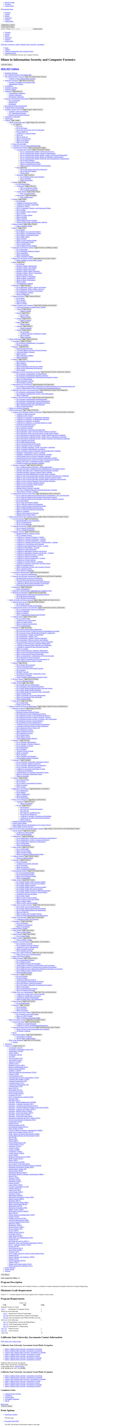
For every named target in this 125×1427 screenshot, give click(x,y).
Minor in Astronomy (26, 803)
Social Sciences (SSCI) (16, 1248)
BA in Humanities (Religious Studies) (28, 251)
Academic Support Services (13, 109)
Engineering (16, 587)
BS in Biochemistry (22, 747)
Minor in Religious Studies (24, 256)
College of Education (15, 410)
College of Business (15, 339)
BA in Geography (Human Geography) (28, 764)
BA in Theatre (20, 300)
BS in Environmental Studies (25, 874)
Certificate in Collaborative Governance (28, 996)
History (14, 228)
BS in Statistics (21, 792)
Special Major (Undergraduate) (26, 1038)
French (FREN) (13, 1141)
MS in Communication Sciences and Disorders (30, 615)
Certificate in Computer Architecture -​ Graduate (31, 539)
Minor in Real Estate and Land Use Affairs (29, 366)
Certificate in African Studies (25, 832)
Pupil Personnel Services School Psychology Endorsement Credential (37, 460)
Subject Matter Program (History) (26, 246)
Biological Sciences (18, 708)
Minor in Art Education (23, 139)
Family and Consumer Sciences (22, 905)
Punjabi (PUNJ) (13, 1239)
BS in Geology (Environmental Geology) (29, 783)
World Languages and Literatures (22, 305)
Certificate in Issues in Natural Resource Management (33, 724)
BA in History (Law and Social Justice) (28, 231)
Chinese (18, 309)
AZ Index (8, 4)
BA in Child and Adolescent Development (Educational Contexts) (36, 497)
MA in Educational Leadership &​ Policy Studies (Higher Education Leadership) (41, 435)
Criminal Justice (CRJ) (16, 1086)
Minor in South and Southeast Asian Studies (30, 854)
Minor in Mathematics (23, 794)
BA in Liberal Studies (23, 936)
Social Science (16, 1001)
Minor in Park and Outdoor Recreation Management (32, 652)
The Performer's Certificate (24, 283)
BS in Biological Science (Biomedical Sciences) (31, 714)
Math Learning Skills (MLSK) (18, 1204)
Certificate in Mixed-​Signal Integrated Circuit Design (32, 583)
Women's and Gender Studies (21, 1012)
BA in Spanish (24, 332)
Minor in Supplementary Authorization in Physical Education (35, 656)
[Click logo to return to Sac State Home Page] (11, 1341)
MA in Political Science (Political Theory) (29, 970)
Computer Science (10, 53)
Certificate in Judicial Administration (27, 997)
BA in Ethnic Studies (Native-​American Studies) (31, 887)
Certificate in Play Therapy (24, 416)
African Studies (17, 830)
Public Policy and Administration (22, 992)
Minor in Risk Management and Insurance (29, 368)
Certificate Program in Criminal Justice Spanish (31, 307)
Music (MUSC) (13, 1213)
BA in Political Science (23, 962)
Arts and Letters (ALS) (16, 1058)
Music (14, 262)
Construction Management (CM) (19, 1084)
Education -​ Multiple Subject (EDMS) (20, 1111)
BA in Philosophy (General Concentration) (29, 291)
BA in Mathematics (22, 790)
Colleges (7, 49)
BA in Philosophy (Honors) (24, 292)
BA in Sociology (21, 1007)
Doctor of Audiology (22, 611)
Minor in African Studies (24, 834)
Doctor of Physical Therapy (24, 681)
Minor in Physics (25, 819)
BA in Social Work (22, 703)
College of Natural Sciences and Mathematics (23, 706)
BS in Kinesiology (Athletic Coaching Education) (31, 638)
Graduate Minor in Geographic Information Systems (32, 772)
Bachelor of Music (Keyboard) (25, 269)
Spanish (18, 330)
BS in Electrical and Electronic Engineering (29, 580)
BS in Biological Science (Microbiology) (29, 722)
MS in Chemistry (21, 754)
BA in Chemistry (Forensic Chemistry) (28, 744)
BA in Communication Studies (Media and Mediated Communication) (41, 157)
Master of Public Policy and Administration (29, 999)
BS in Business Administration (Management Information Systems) (37, 377)
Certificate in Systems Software (26, 560)
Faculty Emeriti (9, 1269)
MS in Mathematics (22, 798)
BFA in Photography (26, 197)
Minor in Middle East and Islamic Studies (29, 260)
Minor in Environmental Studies (26, 876)
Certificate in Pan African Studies (26, 894)
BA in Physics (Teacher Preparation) (31, 809)
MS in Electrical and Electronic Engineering (30, 585)
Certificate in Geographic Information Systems (30, 769)
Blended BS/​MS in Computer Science (28, 533)
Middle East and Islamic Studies (22, 258)
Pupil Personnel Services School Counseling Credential (33, 456)
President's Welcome (11, 73)
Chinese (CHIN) (14, 1074)
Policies (7, 16)
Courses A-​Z (9, 1046)
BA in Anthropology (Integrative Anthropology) (31, 841)
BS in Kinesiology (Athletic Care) (26, 636)
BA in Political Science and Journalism (32, 177)
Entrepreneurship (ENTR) (17, 1125)
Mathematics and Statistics (20, 789)
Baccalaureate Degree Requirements (16, 106)
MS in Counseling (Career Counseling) (28, 445)
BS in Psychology (22, 978)
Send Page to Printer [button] (11, 1414)
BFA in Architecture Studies (29, 188)
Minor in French (25, 316)
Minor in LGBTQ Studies (24, 1016)
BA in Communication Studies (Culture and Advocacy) (37, 151)
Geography (15, 760)
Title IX (7, 1401)
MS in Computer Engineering (25, 530)
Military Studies (17, 938)
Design (14, 182)
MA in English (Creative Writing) (26, 212)
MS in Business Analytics (24, 382)
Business (15, 346)
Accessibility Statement (12, 1399)
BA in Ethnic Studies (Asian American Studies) (31, 882)
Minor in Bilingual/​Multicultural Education (29, 508)
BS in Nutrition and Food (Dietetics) (27, 945)
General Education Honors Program (23, 1027)
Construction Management (20, 572)
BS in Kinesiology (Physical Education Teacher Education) (34, 642)
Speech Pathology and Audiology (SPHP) (21, 1257)
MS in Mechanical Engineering (26, 598)
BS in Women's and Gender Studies (27, 1014)
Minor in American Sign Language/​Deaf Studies (31, 506)
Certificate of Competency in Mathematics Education (32, 419)
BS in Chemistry (21, 749)
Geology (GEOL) (14, 1148)
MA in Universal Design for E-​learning (28, 444)
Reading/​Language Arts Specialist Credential (30, 463)
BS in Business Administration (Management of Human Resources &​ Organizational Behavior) (45, 386)
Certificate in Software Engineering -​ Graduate (30, 558)
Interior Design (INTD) (16, 1171)
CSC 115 (4, 1328)
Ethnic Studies (16, 880)
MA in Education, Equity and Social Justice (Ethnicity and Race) (36, 431)
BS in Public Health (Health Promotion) (28, 690)
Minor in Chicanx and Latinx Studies (27, 899)
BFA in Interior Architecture (29, 190)
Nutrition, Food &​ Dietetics (20, 942)
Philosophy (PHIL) (14, 1223)
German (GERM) (14, 1150)
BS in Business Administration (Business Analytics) (32, 375)
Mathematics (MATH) (15, 1206)
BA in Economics (21, 862)
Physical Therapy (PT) (16, 1229)
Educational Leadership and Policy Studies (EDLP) (24, 1118)
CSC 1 (3, 1309)
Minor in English (21, 217)
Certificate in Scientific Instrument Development (35, 818)
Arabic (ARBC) (14, 1053)
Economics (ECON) (15, 1095)
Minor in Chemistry (22, 753)
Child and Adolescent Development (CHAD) (23, 1072)
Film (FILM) (13, 1137)
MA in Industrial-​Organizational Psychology (30, 981)
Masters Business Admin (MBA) (19, 1202)
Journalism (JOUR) (15, 1179)
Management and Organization (22, 384)
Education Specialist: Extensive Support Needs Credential (34, 472)
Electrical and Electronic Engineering (23, 576)
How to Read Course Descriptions (19, 1164)
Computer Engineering (19, 526)
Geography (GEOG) (15, 1146)
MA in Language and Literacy (25, 440)
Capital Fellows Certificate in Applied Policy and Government (35, 965)
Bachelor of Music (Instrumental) (26, 266)
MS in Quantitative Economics (25, 869)
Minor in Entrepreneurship (24, 406)
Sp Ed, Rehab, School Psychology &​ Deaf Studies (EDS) (26, 1253)
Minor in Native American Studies (27, 903)
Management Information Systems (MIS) (21, 1197)
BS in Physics (24, 811)
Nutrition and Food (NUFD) (17, 1218)
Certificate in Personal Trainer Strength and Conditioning (33, 645)
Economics (15, 860)
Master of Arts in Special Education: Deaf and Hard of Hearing (35, 481)
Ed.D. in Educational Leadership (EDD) (21, 1097)
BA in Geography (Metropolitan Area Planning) (31, 765)
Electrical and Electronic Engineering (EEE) (22, 1120)
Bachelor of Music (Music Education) (28, 271)
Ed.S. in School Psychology (25, 426)
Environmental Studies (19, 871)
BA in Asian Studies (22, 849)
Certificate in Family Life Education (27, 919)
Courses (7, 14)
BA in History (20, 230)
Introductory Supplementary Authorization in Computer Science (32, 591)
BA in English (20, 201)
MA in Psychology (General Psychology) (29, 983)
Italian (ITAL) (13, 1176)
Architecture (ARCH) (15, 1055)
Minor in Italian (25, 324)
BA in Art (19, 126)
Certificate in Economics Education (27, 863)
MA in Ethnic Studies (23, 896)
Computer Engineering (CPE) (18, 1081)
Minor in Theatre (21, 303)
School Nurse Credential (24, 675)
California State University (13, 1394)
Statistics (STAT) (14, 1259)
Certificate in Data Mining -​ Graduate (27, 547)
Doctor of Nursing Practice (24, 666)
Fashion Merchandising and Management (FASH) (24, 1135)
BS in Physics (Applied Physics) (30, 812)
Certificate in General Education (26, 1024)
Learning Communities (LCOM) (19, 1187)
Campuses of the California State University (22, 78)
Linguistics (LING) (15, 1194)
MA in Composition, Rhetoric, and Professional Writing (33, 208)
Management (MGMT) (16, 1195)
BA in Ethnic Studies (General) (26, 885)
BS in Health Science (23, 604)
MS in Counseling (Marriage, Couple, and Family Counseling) (35, 447)
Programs (8, 12)
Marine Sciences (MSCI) (16, 1199)
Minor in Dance (21, 302)
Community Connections (12, 117)
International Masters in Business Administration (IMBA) (26, 1174)
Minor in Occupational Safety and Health (29, 697)
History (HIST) (13, 1160)
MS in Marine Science (23, 737)
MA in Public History (23, 237)
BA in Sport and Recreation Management (29, 629)
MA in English (20, 210)
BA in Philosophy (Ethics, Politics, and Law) (30, 289)
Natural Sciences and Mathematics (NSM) (22, 1215)
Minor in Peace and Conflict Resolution (28, 954)
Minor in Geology (22, 785)
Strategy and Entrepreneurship (21, 397)
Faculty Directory (10, 1267)
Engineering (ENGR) (15, 1121)
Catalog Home (9, 6)
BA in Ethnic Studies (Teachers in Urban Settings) (31, 892)
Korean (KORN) (14, 1183)
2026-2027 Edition (10, 69)
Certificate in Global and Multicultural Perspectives (32, 1025)
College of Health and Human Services (21, 600)
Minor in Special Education (24, 486)
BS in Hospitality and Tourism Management (30, 686)
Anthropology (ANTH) (16, 1051)
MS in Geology (21, 787)
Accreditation (9, 86)
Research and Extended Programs (19, 115)
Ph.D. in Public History (23, 244)
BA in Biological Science (24, 710)
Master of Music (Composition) (26, 276)
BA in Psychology (22, 976)
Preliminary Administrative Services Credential (30, 452)
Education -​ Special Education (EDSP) (21, 1116)
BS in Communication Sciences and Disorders (30, 609)
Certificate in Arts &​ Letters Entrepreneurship (26, 146)
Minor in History (21, 238)
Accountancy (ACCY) (16, 1048)
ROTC (14, 1033)
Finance (14, 359)
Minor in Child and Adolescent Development (30, 509)
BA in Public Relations (27, 160)
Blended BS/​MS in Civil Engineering (27, 520)
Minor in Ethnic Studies (23, 901)
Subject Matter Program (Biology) (26, 738)
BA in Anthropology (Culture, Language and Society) (33, 840)
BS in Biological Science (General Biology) (29, 721)
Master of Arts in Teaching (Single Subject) (29, 484)
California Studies (18, 856)
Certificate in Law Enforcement (26, 620)
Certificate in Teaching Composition (27, 204)
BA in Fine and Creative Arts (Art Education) (30, 130)
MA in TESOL (21, 213)
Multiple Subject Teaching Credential (27, 488)
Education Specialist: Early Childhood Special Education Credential (37, 470)
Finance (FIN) (13, 1139)
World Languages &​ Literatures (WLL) (21, 1266)
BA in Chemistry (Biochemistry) (26, 742)
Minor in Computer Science (24, 565)
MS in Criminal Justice (23, 625)
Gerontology (16, 921)
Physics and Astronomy (19, 799)
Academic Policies (10, 89)
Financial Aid (13, 102)
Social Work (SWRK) (15, 1250)
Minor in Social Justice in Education (27, 513)
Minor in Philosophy (22, 294)
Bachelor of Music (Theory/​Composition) (29, 273)
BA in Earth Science (22, 780)
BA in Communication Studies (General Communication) (38, 153)
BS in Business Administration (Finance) (29, 361)
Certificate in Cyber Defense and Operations (30, 544)
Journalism (19, 175)
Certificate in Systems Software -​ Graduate (29, 562)
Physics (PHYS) (14, 1230)
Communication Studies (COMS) (19, 1079)
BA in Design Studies (23, 184)
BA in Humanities (22, 249)
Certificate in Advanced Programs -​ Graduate (30, 537)
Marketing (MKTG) (15, 1201)
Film (17, 167)
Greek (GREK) (13, 1155)
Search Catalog (5, 29)
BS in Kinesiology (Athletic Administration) (30, 635)
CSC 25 (5, 1326)
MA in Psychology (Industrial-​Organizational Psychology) (34, 985)
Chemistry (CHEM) (15, 1070)
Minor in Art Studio (22, 142)
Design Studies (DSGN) (16, 1093)
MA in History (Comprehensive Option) (28, 233)
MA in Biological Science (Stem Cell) (28, 728)
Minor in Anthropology (23, 845)
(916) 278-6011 (19, 1366)
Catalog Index (9, 21)
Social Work (16, 701)
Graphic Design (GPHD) (16, 1153)
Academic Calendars (11, 88)
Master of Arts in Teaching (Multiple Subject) (30, 483)
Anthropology (16, 836)
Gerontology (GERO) (15, 1151)
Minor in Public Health (23, 699)
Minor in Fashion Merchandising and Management (32, 915)
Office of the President (15, 1040)
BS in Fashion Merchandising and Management (31, 910)
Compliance (8, 1395)
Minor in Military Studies (24, 940)
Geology (15, 778)
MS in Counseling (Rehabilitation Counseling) (30, 449)
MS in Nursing (21, 670)
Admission (8, 91)
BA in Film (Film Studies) (28, 171)
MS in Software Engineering (25, 570)
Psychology (16, 974)
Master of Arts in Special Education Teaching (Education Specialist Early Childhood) (42, 476)
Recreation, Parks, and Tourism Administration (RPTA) (26, 1243)
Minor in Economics (22, 867)
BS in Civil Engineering (23, 522)
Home (6, 48)
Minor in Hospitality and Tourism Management (30, 695)
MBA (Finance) (21, 363)
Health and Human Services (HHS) (19, 1157)
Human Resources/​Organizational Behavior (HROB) (25, 1165)
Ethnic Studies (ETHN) (16, 1128)
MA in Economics (22, 865)
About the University (11, 80)
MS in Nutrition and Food (24, 951)
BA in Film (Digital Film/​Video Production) (33, 169)
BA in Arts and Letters (19, 144)
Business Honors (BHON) (17, 1069)
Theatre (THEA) (14, 1262)
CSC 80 (5, 1318)
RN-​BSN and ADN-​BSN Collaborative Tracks (31, 674)
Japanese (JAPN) (14, 1178)
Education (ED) (13, 1099)
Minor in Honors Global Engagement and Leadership (32, 1029)
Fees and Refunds (14, 100)
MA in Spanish (25, 335)
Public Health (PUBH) (16, 1236)
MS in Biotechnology (23, 735)
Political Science (17, 958)
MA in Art (19, 135)
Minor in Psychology (22, 987)
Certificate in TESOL (23, 206)
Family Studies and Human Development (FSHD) (24, 1134)
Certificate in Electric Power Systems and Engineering (33, 581)
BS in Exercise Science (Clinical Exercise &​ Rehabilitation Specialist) (37, 631)
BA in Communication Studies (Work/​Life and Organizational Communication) (44, 158)
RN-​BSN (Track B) (22, 672)
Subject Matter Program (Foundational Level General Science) (31, 825)
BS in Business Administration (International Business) (33, 403)
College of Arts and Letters (17, 122)
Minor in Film (24, 173)
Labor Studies (16, 930)
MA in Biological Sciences (24, 730)
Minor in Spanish (25, 337)
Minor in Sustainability (23, 878)
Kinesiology (16, 627)
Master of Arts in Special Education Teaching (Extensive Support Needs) (38, 477)
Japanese (19, 326)
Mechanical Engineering (20, 592)
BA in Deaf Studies (22, 501)
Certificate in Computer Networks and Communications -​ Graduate (37, 542)
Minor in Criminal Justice (24, 622)
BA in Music (20, 264)
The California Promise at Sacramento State (18, 75)
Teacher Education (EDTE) (17, 1260)
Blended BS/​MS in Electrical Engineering (29, 578)
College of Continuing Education (19, 408)
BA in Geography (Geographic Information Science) (32, 762)
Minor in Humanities (22, 255)
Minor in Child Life (22, 912)
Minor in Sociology (22, 1010)
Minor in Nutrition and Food (25, 949)
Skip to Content (9, 2)
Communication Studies (19, 147)
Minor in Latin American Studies (26, 240)
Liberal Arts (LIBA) (15, 1190)
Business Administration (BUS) (18, 1067)
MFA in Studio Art (22, 137)
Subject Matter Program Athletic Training (29, 661)
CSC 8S (5, 1315)
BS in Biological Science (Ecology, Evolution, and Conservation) (36, 719)
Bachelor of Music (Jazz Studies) (26, 268)
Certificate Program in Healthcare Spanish (33, 333)
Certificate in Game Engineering (26, 549)
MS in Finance (20, 370)
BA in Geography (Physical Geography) (28, 767)
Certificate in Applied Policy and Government (30, 994)
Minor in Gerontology (23, 926)
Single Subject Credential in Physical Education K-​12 (32, 659)
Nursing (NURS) (14, 1216)
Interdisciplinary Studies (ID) (17, 1169)
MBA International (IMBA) (24, 355)
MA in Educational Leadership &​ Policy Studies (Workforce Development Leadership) (43, 438)
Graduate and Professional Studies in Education (27, 412)
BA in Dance (20, 298)
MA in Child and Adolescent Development (29, 504)
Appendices (8, 1044)
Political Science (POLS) (16, 1232)
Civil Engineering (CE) (16, 1076)
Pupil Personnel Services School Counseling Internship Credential (36, 458)
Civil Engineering (17, 519)
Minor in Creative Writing (24, 215)
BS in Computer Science (24, 535)
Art (13, 124)
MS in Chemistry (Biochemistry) (26, 756)
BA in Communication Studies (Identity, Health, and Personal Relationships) (43, 155)
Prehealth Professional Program (22, 821)
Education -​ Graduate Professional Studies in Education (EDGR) (29, 1107)
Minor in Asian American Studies (26, 897)
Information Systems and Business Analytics (26, 372)
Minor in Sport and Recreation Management (30, 654)
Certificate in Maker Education (25, 414)
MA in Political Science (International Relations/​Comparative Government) (39, 969)
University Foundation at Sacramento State (22, 82)
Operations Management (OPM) (19, 1220)
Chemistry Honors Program (24, 751)
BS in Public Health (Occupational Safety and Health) (33, 692)
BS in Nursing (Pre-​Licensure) (25, 665)
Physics (18, 805)
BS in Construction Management (26, 574)
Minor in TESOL (21, 219)
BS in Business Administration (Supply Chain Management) (35, 394)
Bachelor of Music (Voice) (24, 275)
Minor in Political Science (24, 972)
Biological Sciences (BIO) (17, 1065)
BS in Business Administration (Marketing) (29, 392)
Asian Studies (16, 847)
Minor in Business (22, 357)
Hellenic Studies (17, 224)
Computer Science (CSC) (16, 1083)
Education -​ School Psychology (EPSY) (21, 1113)
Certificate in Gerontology (24, 925)
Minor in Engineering (23, 589)
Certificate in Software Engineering (27, 556)
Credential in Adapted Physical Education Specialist (32, 647)
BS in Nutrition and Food (24, 943)
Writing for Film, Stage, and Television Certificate (31, 222)
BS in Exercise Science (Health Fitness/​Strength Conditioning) (35, 633)
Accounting (16, 341)
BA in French (24, 315)
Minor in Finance (21, 365)
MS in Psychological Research (25, 990)
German (18, 318)
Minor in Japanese (26, 328)
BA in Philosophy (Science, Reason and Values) (31, 287)
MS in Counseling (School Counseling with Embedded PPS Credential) (38, 451)
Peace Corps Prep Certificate (21, 956)
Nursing (14, 663)
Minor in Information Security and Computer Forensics (33, 567)
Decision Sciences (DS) (16, 1092)
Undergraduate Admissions (17, 93)
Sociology (15, 1005)
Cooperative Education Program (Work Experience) (32, 726)
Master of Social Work (23, 704)
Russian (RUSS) (14, 1246)
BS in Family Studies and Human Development (31, 908)
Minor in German (25, 320)
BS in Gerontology (22, 923)
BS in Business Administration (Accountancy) (30, 343)
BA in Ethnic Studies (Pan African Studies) (29, 889)
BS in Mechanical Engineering (25, 596)
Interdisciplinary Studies (19, 928)
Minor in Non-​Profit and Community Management (32, 650)
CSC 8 (5, 1313)
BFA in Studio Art (22, 131)
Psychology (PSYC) (15, 1234)
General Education (18, 1022)
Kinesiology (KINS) (15, 1181)
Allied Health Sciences (19, 602)
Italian (18, 322)
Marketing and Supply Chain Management (25, 390)
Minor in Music (21, 282)
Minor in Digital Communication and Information (35, 166)
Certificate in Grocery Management (27, 947)
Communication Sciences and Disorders (24, 607)
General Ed (8, 18)
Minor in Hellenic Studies (24, 226)
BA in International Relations (25, 960)
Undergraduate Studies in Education (23, 493)
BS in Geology (21, 781)
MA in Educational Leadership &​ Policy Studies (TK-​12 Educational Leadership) (41, 437)
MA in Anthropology (22, 843)
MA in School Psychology (24, 428)
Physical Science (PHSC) (16, 1227)
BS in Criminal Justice (23, 618)
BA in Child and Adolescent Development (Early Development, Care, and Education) (42, 495)
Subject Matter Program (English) (26, 220)
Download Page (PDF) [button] (12, 1421)
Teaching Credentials (18, 465)
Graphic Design (21, 191)
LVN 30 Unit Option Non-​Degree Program (29, 668)
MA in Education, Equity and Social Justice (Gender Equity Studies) (37, 433)
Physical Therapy (17, 679)
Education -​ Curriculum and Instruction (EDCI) (23, 1106)
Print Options (5, 1274)
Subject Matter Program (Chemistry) (27, 758)
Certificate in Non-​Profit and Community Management (33, 643)
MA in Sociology (21, 1009)
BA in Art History (21, 128)
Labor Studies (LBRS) (16, 1185)
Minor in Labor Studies (23, 932)
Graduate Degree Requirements (14, 107)
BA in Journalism (25, 178)
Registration (12, 104)
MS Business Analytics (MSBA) (19, 1211)
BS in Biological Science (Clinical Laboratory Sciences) (33, 717)
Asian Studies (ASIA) (15, 1060)
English (14, 199)
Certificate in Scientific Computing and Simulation (35, 816)
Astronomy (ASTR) (15, 1062)
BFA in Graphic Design (27, 193)
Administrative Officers (16, 84)
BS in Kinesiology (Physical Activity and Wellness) (32, 640)
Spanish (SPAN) (14, 1255)
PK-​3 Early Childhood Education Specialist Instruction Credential (36, 490)
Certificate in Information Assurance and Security (31, 551)
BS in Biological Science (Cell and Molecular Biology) (33, 715)
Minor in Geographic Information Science (29, 774)
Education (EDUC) (15, 1100)
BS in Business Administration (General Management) (33, 401)
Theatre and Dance (18, 296)
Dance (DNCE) (13, 1088)
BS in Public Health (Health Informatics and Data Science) (34, 688)
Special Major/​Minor (18, 1034)
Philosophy (15, 285)
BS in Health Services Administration (27, 685)
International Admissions (16, 97)
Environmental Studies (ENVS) (18, 1127)
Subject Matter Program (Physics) (22, 827)
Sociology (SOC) (14, 1252)
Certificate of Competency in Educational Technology (33, 417)
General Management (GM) (17, 1143)
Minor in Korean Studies (24, 852)
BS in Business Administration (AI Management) (31, 374)
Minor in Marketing (22, 395)
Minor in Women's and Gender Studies (28, 1018)
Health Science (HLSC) (16, 1158)
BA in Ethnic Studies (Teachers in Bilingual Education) (33, 890)
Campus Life (9, 118)
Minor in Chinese (25, 311)
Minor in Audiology (22, 613)
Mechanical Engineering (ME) (18, 1208)
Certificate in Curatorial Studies (26, 133)
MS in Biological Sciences (24, 733)
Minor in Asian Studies (23, 851)
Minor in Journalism (26, 180)
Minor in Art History (22, 140)
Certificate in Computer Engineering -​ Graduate (31, 540)
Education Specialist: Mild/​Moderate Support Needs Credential (35, 474)
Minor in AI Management (24, 379)
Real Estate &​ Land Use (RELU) (19, 1241)
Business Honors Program (24, 348)
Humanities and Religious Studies (22, 247)
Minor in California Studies (24, 858)
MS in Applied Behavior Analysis (26, 988)
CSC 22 (5, 1324)
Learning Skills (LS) (15, 1188)
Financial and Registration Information (16, 98)
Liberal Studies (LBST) (16, 1192)
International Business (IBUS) (18, 1172)
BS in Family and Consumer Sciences (28, 907)
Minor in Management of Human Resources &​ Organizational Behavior (38, 388)
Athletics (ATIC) (14, 1063)
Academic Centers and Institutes (18, 111)
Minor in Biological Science (25, 731)
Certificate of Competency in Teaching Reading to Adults (34, 423)
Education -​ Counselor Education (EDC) (21, 1104)
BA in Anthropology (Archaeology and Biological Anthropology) (36, 838)
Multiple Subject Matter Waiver (26, 515)
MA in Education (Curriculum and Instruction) (30, 430)
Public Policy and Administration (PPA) (21, 1238)
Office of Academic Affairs (17, 1020)
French (18, 313)
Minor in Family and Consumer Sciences (29, 914)
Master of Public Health (23, 693)
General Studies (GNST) (16, 1144)
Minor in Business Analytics (25, 381)
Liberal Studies (17, 934)
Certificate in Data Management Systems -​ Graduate (32, 546)
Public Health (16, 683)
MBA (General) (21, 354)
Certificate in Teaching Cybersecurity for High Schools (33, 563)
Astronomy (19, 801)
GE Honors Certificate (23, 1031)
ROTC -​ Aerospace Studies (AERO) (20, 1245)
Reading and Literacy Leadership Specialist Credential (33, 461)
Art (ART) (12, 1056)
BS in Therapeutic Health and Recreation (29, 606)
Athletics (15, 1042)
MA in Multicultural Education (25, 442)
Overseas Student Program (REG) (19, 1222)
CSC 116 (4, 1331)
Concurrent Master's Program (25, 352)
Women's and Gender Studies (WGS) (20, 1264)
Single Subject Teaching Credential (27, 491)
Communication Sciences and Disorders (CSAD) (24, 1077)
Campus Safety (9, 1397)
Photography (20, 195)
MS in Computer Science (24, 569)
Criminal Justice (17, 616)
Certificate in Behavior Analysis (26, 980)
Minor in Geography (22, 776)
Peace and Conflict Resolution (21, 952)
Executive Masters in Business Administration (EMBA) (26, 1130)
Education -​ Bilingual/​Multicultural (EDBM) (22, 1102)
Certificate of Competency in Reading (28, 421)
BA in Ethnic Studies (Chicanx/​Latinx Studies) (30, 883)
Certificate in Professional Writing (26, 203)
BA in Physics (24, 807)
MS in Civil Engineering (24, 524)
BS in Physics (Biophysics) (28, 814)
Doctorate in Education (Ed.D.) (26, 424)
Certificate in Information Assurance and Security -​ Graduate (35, 553)
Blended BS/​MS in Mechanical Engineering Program (32, 594)
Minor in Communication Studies (30, 164)
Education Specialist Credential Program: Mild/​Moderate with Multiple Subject (40, 469)
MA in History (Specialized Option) (27, 235)
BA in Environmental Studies (25, 873)
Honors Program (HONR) (17, 1162)
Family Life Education (19, 917)
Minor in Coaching (22, 649)
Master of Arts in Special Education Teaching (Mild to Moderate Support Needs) (41, 479)
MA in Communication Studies (29, 162)
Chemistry (15, 740)
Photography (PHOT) (15, 1225)
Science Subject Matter (19, 823)
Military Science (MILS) (16, 1209)
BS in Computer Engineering (25, 528)
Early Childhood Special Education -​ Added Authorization (34, 467)
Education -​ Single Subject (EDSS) (19, 1114)
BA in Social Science (22, 1003)
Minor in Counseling (22, 511)
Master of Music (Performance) (26, 280)
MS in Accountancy (22, 345)
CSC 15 (5, 1322)
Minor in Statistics (22, 796)
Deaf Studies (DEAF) (15, 1090)
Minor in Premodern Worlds (25, 242)
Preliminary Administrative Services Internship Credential (34, 454)
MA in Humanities (22, 253)
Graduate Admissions (15, 95)
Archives (7, 19)
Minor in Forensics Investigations (26, 624)
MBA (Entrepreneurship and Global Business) (30, 404)
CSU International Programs (17, 113)
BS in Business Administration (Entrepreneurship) (31, 399)
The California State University (14, 76)
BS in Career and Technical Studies (27, 502)
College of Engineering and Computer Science (19, 51)
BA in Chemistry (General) (24, 746)
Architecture (20, 186)
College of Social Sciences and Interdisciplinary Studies (26, 828)
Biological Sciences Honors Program (27, 712)
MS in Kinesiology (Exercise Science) (28, 657)
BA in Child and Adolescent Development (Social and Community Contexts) (40, 499)
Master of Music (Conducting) (25, 278)
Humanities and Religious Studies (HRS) (21, 1167)
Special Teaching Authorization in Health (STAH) (31, 677)
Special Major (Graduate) (24, 1036)
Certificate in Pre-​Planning (24, 771)
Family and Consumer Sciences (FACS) (21, 1132)
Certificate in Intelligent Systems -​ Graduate (29, 554)
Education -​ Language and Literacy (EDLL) (22, 1109)
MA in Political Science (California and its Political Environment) (36, 967)
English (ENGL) (14, 1123)
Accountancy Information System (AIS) (21, 1049)
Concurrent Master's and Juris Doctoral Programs (31, 350)
